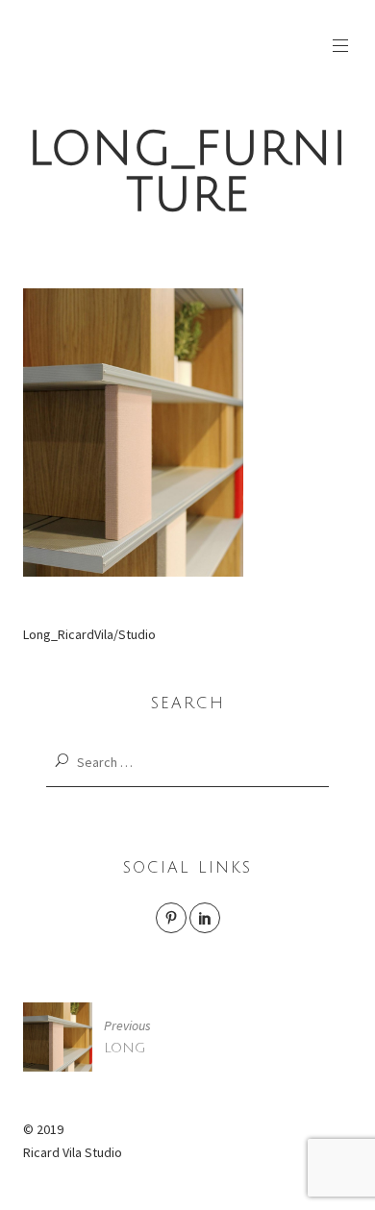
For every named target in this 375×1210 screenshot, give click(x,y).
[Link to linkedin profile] (204, 917)
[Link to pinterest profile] (171, 917)
